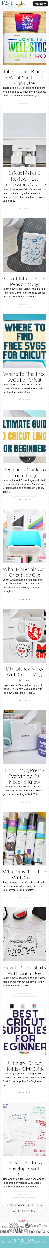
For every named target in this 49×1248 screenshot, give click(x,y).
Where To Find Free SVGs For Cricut (24, 377)
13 (17, 1211)
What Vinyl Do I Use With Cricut (24, 874)
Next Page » (28, 1211)
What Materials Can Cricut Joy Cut (24, 572)
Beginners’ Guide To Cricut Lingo (24, 472)
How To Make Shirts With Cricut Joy (24, 970)
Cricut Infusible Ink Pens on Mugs (24, 281)
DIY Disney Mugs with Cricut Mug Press (24, 674)
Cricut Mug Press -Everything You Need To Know (24, 776)
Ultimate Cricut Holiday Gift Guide (24, 1066)
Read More (24, 103)
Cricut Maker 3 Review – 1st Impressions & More (24, 178)
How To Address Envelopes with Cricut (24, 1168)
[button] (40, 3)
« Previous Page (16, 1205)
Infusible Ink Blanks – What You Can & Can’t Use (24, 77)
